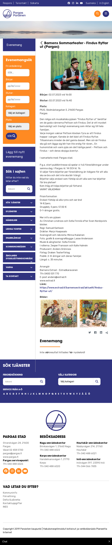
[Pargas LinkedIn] (77, 3)
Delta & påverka (11, 499)
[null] (42, 43)
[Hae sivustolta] (28, 189)
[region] (56, 541)
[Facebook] (95, 332)
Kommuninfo (10, 492)
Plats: (9, 119)
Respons (7, 3)
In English (104, 3)
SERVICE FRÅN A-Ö (12, 390)
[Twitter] (90, 332)
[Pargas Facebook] (69, 3)
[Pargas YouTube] (81, 3)
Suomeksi (91, 3)
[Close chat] (109, 541)
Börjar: (9, 79)
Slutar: (9, 93)
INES (5, 506)
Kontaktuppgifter (12, 503)
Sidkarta (34, 3)
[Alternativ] (105, 338)
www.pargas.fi (10, 457)
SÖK (9, 136)
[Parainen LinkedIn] (19, 471)
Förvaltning (9, 496)
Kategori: (11, 106)
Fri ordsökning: (14, 66)
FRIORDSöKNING (13, 375)
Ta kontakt (21, 3)
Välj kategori (67, 375)
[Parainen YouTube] (25, 471)
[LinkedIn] (101, 332)
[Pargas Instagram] (73, 3)
